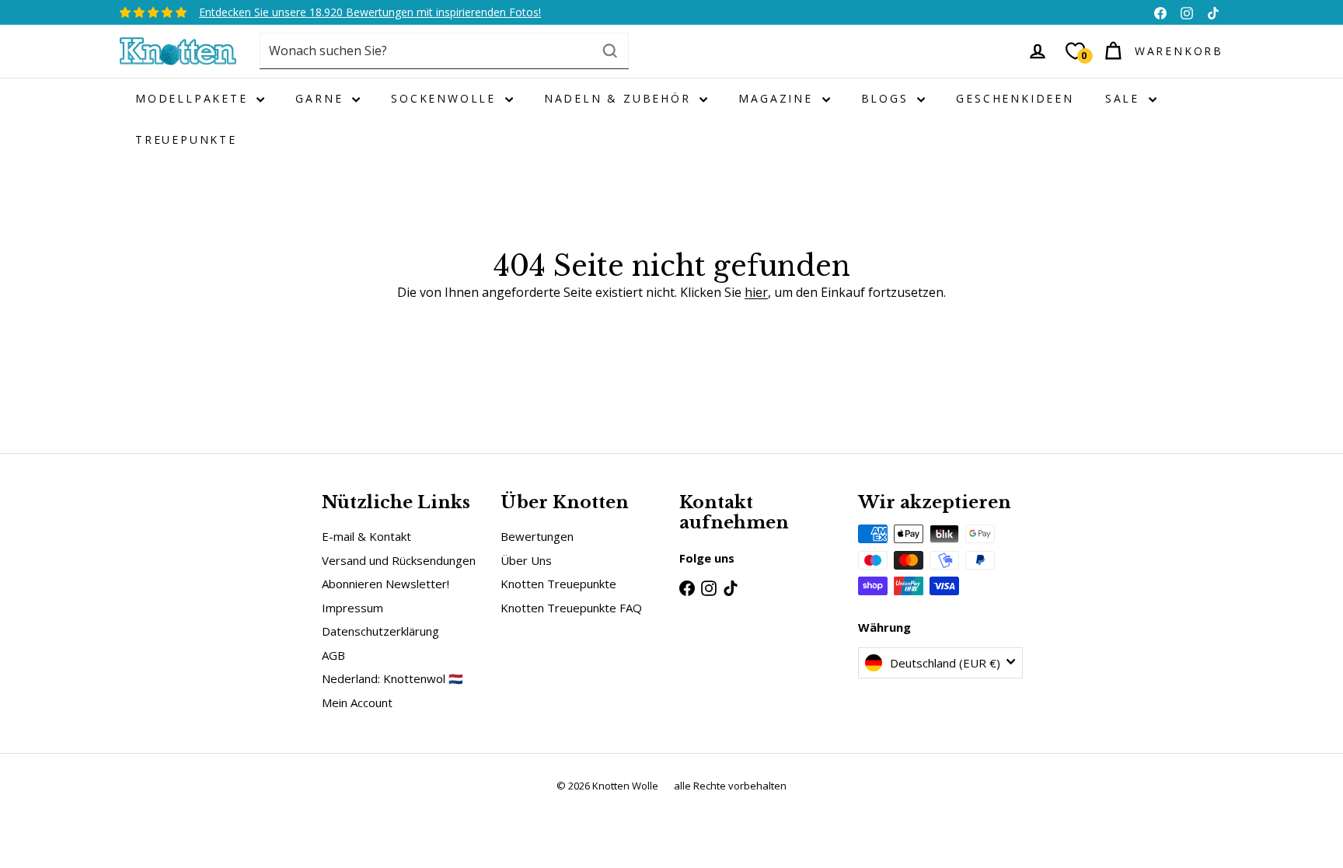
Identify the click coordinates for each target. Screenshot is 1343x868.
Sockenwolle (446, 98)
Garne (321, 98)
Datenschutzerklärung (380, 631)
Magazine (778, 98)
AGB (333, 655)
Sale (1125, 98)
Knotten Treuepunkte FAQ (571, 607)
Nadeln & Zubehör (620, 98)
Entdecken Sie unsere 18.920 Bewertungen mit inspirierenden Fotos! (370, 12)
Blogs (887, 98)
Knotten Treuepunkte (558, 583)
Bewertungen (537, 536)
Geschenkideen (1014, 98)
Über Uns (526, 560)
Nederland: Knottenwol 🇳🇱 (392, 678)
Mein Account (357, 702)
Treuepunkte (186, 139)
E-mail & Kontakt (366, 536)
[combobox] (444, 51)
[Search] (610, 51)
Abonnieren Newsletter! (385, 583)
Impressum (352, 607)
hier (756, 292)
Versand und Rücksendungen (399, 560)
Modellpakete (194, 98)
